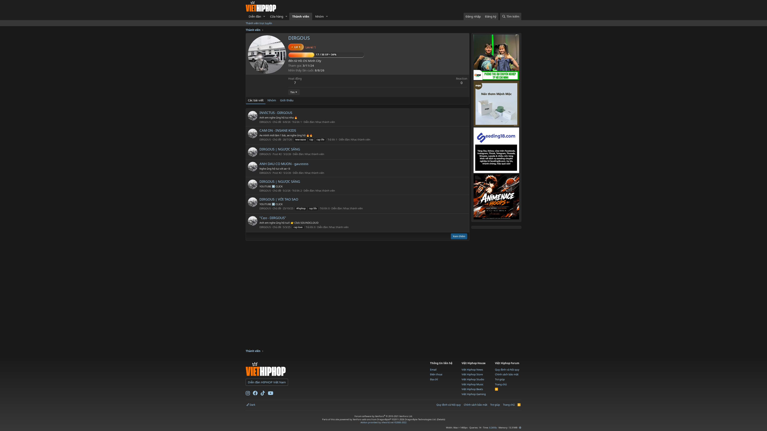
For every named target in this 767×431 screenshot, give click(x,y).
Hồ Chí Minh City (309, 61)
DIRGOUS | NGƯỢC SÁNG (279, 149)
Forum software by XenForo (384, 416)
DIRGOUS (265, 122)
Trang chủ (501, 384)
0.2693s (493, 427)
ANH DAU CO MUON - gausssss (283, 163)
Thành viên (300, 16)
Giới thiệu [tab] (286, 100)
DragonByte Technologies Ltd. (420, 419)
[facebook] (255, 394)
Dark (252, 404)
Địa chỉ (434, 379)
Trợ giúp (500, 379)
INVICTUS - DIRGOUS (275, 112)
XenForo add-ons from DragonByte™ (372, 419)
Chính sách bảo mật (507, 374)
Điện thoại (436, 374)
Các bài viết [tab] (255, 100)
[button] (264, 16)
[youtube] (270, 394)
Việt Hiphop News (472, 369)
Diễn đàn (255, 16)
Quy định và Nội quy (507, 369)
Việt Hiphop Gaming (474, 394)
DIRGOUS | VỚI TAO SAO (278, 199)
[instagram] (248, 394)
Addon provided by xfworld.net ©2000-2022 (383, 422)
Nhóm (319, 16)
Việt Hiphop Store (472, 374)
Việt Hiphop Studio (473, 379)
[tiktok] (263, 394)
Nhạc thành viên (325, 122)
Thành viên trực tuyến (259, 23)
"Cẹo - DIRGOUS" (272, 218)
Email (433, 369)
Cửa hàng (276, 16)
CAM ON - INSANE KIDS (277, 130)
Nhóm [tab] (271, 100)
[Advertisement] (318, 336)
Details (440, 419)
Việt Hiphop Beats (472, 389)
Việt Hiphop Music (472, 384)
